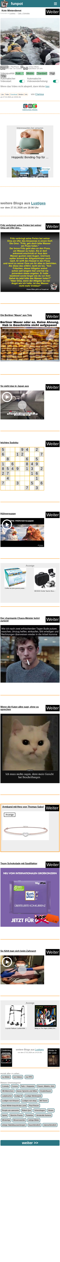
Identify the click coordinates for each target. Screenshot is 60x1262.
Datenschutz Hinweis (29, 109)
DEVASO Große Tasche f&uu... (15, 591)
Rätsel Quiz (26, 1110)
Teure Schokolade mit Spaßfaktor (18, 863)
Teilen (7, 94)
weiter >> (30, 1143)
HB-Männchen (8, 1091)
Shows (50, 1110)
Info (26, 94)
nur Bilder (6, 1077)
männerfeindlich (50, 1125)
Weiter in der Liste (52, 1051)
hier (47, 86)
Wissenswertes (19, 1120)
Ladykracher (7, 1096)
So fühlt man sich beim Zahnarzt (18, 951)
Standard (42, 73)
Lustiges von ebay (29, 1101)
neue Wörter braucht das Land (14, 1106)
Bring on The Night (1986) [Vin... (45, 1028)
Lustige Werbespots (33, 1096)
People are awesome (10, 1110)
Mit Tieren (43, 1101)
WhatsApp (6, 1120)
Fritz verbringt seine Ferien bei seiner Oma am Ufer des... (20, 226)
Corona (15, 1086)
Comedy (5, 1086)
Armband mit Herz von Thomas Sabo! (23, 807)
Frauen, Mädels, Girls (45, 1086)
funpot (17, 4)
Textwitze (29, 1115)
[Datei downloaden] (30, 262)
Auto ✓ (19, 73)
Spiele (4, 1115)
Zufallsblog (6, 1050)
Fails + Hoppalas (24, 13)
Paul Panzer (34, 1106)
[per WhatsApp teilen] (34, 107)
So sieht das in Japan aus (14, 386)
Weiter (52, 11)
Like (2, 94)
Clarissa (39, 94)
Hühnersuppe (8, 513)
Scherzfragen (39, 1110)
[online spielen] (22, 468)
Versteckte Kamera (43, 1115)
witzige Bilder (33, 1120)
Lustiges (12, 13)
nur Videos (17, 1077)
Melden (21, 94)
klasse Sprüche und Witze (27, 1091)
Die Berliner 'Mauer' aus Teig (16, 315)
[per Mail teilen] (30, 107)
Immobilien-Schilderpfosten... (30, 175)
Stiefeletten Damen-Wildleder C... (45, 591)
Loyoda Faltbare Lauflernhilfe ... (15, 1028)
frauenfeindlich (34, 1125)
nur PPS (29, 1077)
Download (13, 94)
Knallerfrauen (45, 1091)
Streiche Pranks (16, 1115)
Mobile (30, 73)
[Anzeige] (30, 170)
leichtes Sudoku (9, 442)
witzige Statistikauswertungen (13, 1125)
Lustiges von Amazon (10, 1101)
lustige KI (18, 1096)
